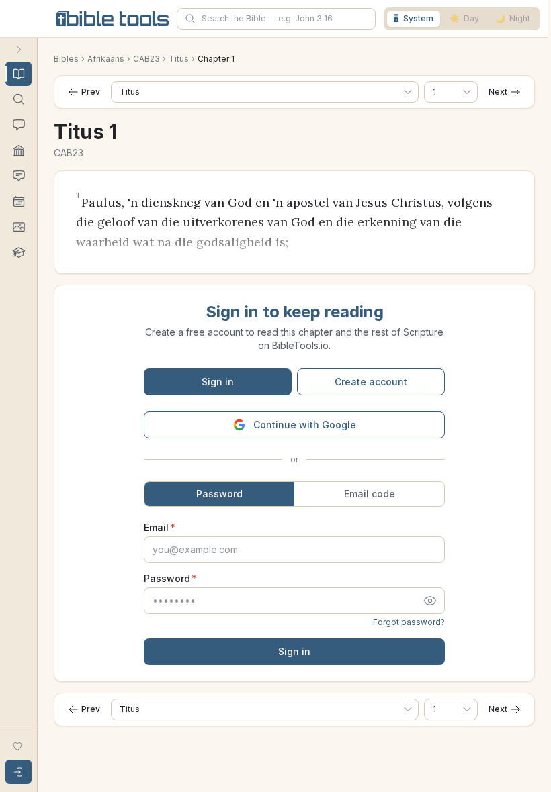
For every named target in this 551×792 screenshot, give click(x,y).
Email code (369, 493)
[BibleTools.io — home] (112, 18)
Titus (179, 59)
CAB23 (146, 59)
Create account (371, 381)
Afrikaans (105, 59)
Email (159, 527)
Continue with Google (304, 424)
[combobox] (276, 19)
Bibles (66, 59)
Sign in (218, 381)
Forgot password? (409, 622)
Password (219, 493)
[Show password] (431, 600)
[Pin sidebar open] (18, 49)
